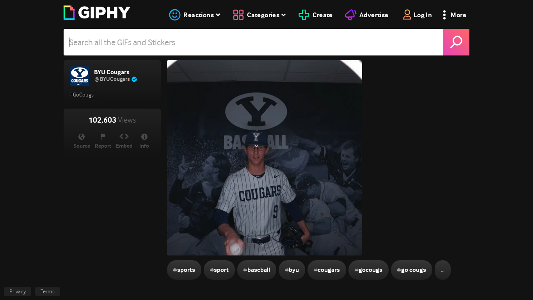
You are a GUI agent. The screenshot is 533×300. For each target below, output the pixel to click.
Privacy (17, 291)
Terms (48, 291)
